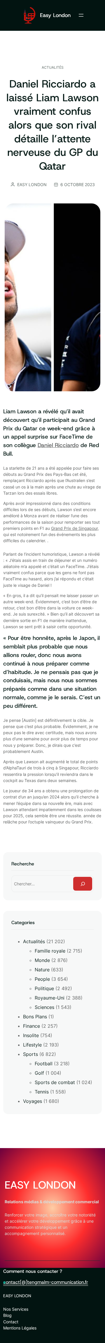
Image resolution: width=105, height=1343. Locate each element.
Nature (42, 970)
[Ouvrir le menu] (81, 15)
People (42, 979)
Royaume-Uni (49, 998)
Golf (39, 1073)
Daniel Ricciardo (58, 445)
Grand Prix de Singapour (74, 528)
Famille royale (50, 951)
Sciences (44, 1007)
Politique (44, 988)
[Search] (82, 884)
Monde (42, 960)
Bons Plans (35, 1017)
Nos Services (15, 1309)
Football (43, 1063)
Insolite (31, 1035)
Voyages (32, 1101)
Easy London (55, 15)
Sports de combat (55, 1082)
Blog (7, 1315)
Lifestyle (32, 1045)
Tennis (42, 1092)
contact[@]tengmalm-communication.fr (45, 1282)
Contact (10, 1321)
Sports (30, 1054)
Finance (31, 1026)
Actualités (53, 67)
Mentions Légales (19, 1327)
